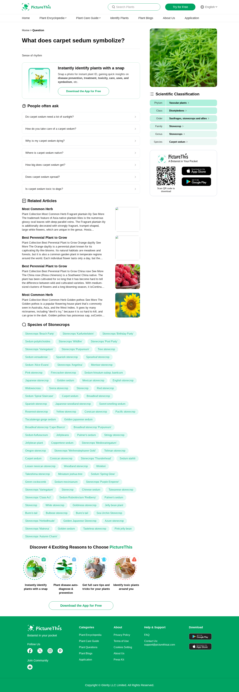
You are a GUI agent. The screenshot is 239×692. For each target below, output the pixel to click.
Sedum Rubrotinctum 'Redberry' (77, 497)
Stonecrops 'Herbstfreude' (40, 520)
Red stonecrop (105, 388)
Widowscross (33, 388)
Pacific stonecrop (125, 411)
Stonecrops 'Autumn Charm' (41, 536)
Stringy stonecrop (114, 435)
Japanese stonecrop (37, 380)
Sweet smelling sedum (112, 403)
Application (192, 18)
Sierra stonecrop (58, 388)
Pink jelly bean (123, 528)
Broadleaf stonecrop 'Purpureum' (92, 427)
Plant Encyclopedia (90, 635)
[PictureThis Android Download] (196, 181)
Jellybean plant (34, 442)
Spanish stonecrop (67, 357)
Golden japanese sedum (78, 419)
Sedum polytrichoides (37, 341)
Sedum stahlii (127, 458)
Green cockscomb (35, 481)
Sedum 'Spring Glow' (103, 474)
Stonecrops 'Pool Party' (104, 341)
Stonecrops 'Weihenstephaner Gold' (75, 450)
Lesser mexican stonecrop (40, 466)
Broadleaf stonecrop (98, 396)
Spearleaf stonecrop (97, 357)
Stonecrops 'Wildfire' (70, 341)
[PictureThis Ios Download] (196, 171)
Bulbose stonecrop (56, 513)
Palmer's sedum (86, 435)
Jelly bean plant (114, 505)
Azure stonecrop (114, 520)
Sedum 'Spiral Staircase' (39, 396)
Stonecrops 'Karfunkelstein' (78, 333)
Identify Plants (119, 18)
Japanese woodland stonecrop (73, 403)
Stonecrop (82, 388)
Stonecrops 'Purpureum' (75, 349)
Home (26, 18)
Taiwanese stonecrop (121, 489)
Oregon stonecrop (35, 450)
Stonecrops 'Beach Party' (39, 333)
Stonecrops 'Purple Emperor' (102, 481)
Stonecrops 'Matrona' (37, 528)
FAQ (146, 635)
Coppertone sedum (62, 442)
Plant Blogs (145, 18)
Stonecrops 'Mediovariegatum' (99, 442)
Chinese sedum (91, 489)
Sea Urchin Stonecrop (109, 513)
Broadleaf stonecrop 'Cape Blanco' (45, 427)
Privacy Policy (122, 635)
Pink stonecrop (33, 372)
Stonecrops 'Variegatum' (39, 349)
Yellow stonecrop (66, 411)
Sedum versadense (36, 357)
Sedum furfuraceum (36, 435)
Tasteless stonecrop (94, 528)
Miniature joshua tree (70, 474)
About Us (169, 18)
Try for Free (180, 7)
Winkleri (101, 466)
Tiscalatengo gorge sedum (40, 419)
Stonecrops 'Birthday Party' (117, 333)
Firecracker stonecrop (63, 372)
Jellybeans (62, 435)
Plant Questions (88, 647)
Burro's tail (31, 513)
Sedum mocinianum (66, 481)
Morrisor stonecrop (102, 364)
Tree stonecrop (106, 349)
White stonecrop (55, 505)
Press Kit (119, 659)
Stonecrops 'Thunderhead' (96, 458)
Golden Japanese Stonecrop (79, 520)
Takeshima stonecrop (37, 474)
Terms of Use (121, 641)
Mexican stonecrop (93, 380)
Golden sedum (65, 380)
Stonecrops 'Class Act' (38, 497)
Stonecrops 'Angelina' (70, 364)
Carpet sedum (70, 396)
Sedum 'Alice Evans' (37, 364)
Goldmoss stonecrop (84, 505)
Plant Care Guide (89, 641)
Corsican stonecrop (96, 411)
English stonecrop (123, 380)
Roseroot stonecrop (36, 411)
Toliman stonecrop (114, 450)
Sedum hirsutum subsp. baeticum (103, 372)
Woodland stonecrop (76, 466)
